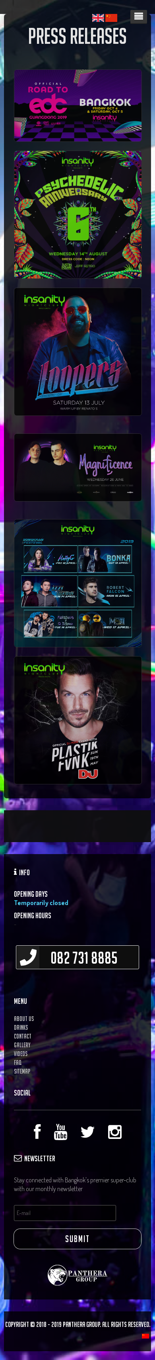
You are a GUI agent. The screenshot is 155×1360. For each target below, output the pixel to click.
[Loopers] (78, 214)
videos (20, 1053)
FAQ (17, 1062)
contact (22, 1036)
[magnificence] (77, 105)
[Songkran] (78, 582)
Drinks (21, 1027)
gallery (22, 1044)
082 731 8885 (78, 957)
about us (24, 1018)
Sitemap (22, 1071)
